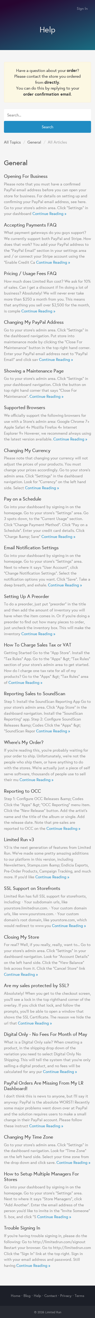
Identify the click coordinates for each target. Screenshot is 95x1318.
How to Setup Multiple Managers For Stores (41, 1176)
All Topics (12, 142)
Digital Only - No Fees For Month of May (45, 1034)
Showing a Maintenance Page (34, 371)
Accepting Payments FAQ (30, 225)
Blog (27, 1295)
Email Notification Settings (31, 547)
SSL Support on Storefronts (32, 888)
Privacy (66, 1295)
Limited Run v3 (19, 839)
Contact (50, 1295)
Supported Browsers (24, 407)
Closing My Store (21, 937)
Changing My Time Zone (28, 1137)
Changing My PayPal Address (34, 322)
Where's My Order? (24, 742)
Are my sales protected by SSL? (36, 985)
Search (47, 126)
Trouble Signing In (22, 1227)
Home (15, 1295)
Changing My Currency (27, 450)
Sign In (82, 8)
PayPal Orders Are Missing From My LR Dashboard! (43, 1085)
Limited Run (10, 9)
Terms (79, 1295)
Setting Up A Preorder (26, 596)
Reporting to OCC (22, 791)
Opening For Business (26, 176)
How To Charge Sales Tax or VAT (37, 644)
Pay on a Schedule (22, 499)
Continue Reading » (49, 213)
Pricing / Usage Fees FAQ (30, 273)
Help (37, 1295)
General (34, 142)
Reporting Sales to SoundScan (34, 693)
